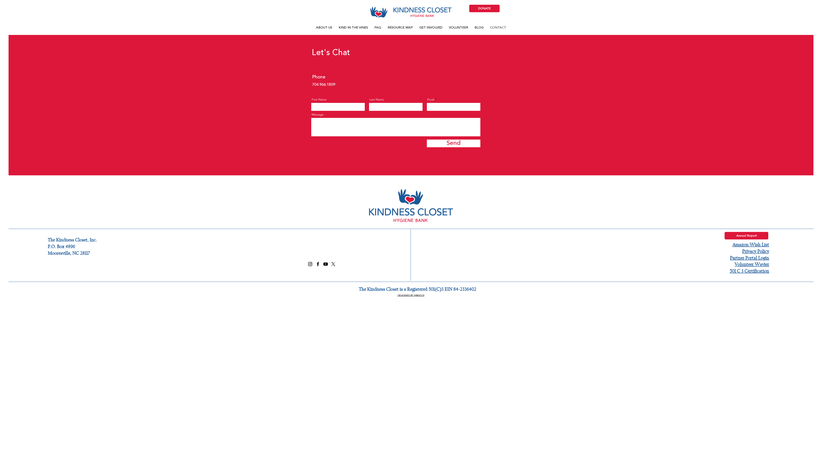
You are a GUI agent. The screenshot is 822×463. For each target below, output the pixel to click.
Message (318, 114)
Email (430, 99)
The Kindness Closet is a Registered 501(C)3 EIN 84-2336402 (417, 289)
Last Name (376, 99)
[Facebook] (318, 264)
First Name (319, 99)
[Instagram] (310, 264)
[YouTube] (325, 264)
